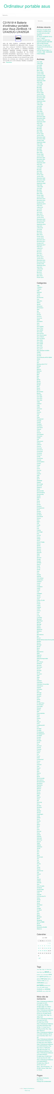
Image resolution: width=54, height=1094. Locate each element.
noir (51, 978)
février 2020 (40, 195)
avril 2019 (39, 212)
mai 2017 (39, 252)
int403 (38, 588)
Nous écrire (40, 1080)
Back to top (27, 1090)
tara (38, 850)
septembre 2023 (41, 122)
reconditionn (40, 780)
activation (39, 301)
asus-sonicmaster (42, 335)
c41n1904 (39, 400)
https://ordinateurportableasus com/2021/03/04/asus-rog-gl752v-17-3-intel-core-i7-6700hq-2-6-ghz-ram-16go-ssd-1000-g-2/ (45, 1027)
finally (38, 525)
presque (39, 749)
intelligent (39, 593)
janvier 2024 (40, 115)
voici (38, 911)
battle (38, 373)
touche (39, 864)
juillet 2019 (40, 207)
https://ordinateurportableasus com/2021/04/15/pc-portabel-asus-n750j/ (45, 1020)
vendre (38, 900)
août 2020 (39, 185)
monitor (39, 643)
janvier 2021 (40, 176)
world (38, 918)
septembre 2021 (41, 163)
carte (38, 410)
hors (38, 573)
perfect (39, 710)
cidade (38, 438)
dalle (38, 475)
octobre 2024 (40, 99)
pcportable (40, 706)
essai (38, 509)
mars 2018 (39, 234)
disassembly (40, 494)
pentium (46, 982)
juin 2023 (39, 127)
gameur (39, 549)
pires (38, 716)
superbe (39, 836)
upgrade (39, 894)
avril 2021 (39, 171)
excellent (39, 515)
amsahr (39, 314)
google (39, 559)
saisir (38, 799)
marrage (39, 624)
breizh (38, 390)
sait (38, 800)
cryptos (39, 473)
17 (38, 950)
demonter (39, 485)
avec (38, 361)
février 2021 (40, 175)
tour (38, 865)
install (38, 585)
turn (38, 876)
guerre (38, 564)
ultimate (39, 882)
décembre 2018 (41, 219)
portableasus (40, 732)
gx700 (38, 568)
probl (38, 758)
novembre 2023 (41, 118)
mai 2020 (39, 190)
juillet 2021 (40, 166)
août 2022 (39, 144)
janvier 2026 (40, 74)
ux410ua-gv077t (41, 896)
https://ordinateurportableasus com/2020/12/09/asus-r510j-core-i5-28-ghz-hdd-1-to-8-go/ (45, 1034)
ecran (38, 503)
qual (38, 766)
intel (38, 592)
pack (38, 691)
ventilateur (39, 905)
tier (38, 860)
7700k (38, 294)
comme (39, 446)
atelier (38, 359)
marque (39, 622)
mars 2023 (39, 132)
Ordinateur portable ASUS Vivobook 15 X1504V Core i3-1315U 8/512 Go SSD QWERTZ (44, 32)
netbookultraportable (42, 658)
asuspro (39, 354)
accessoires (40, 297)
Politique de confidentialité (44, 1081)
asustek (39, 355)
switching (39, 840)
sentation (39, 807)
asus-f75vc (40, 328)
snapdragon (40, 814)
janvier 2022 (40, 156)
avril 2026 (39, 68)
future (38, 537)
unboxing (39, 891)
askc (38, 323)
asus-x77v (40, 349)
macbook (39, 619)
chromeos (39, 436)
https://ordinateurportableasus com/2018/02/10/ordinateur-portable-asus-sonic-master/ (45, 1040)
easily (38, 501)
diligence (39, 487)
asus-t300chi (40, 337)
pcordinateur (40, 704)
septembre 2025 (41, 80)
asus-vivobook (41, 338)
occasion (39, 674)
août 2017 (39, 246)
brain (38, 386)
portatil (39, 739)
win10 (44, 989)
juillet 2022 (40, 145)
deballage (39, 480)
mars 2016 (39, 275)
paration (39, 696)
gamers (39, 547)
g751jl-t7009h (40, 542)
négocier (39, 655)
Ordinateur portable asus (27, 6)
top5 (38, 862)
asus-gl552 (40, 330)
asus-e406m (40, 326)
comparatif (40, 451)
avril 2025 (39, 89)
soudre (39, 821)
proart (38, 756)
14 (46, 948)
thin (38, 859)
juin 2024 (39, 106)
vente (38, 903)
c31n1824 (39, 397)
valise (38, 898)
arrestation (40, 321)
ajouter (39, 304)
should (38, 812)
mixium (39, 638)
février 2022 (40, 154)
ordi (38, 679)
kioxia (38, 602)
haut (38, 571)
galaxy (39, 544)
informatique (40, 578)
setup (38, 809)
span (38, 823)
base (38, 367)
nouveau (39, 665)
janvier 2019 (40, 217)
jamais (39, 597)
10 (38, 948)
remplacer (40, 783)
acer (38, 299)
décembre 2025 (41, 75)
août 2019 (39, 205)
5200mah (39, 292)
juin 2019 (39, 209)
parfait (38, 699)
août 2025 (39, 82)
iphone (38, 595)
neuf (38, 660)
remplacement (41, 781)
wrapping (39, 920)
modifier (39, 641)
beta (38, 376)
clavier (39, 443)
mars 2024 (39, 111)
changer (39, 421)
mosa (38, 648)
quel (38, 770)
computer (39, 453)
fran (38, 533)
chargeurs (39, 426)
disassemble (40, 491)
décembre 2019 (41, 198)
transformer (40, 870)
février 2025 (40, 92)
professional (40, 759)
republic (39, 787)
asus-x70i (39, 345)
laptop (38, 605)
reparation (40, 785)
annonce (39, 316)
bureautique (40, 391)
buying (38, 393)
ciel (38, 439)
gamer (38, 545)
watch (38, 915)
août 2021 (39, 164)
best (38, 374)
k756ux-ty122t (41, 600)
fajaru (38, 521)
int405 (38, 590)
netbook (39, 657)
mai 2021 (39, 169)
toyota (38, 869)
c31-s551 (39, 395)
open (38, 677)
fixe (38, 528)
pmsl (38, 723)
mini (38, 633)
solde (38, 816)
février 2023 (40, 134)
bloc (38, 378)
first (38, 527)
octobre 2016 (40, 264)
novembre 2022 (41, 139)
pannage (39, 692)
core (38, 467)
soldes (38, 817)
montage (39, 645)
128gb (43, 969)
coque (38, 465)
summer (39, 831)
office (46, 980)
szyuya (39, 841)
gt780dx (39, 562)
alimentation (40, 308)
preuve (39, 751)
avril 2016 (39, 274)
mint (38, 636)
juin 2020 (39, 188)
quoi (38, 771)
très (38, 872)
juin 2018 (39, 229)
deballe (39, 482)
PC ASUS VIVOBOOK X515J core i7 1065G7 (44, 37)
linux (38, 612)
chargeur (39, 424)
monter (38, 646)
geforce (38, 979)
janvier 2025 (40, 94)
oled (38, 675)
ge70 (38, 556)
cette (38, 417)
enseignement (40, 508)
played (38, 722)
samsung (39, 802)
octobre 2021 (40, 161)
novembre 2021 (41, 159)
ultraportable (40, 889)
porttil (38, 742)
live (38, 614)
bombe (38, 381)
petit (38, 711)
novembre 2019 (41, 200)
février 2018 (40, 236)
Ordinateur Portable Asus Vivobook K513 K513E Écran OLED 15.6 (44, 46)
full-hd (39, 535)
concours (39, 455)
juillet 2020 (40, 187)
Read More (9, 62)
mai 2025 (39, 87)
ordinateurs (40, 686)
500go (40, 972)
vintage (39, 908)
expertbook (40, 516)
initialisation (40, 580)
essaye (39, 511)
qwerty (39, 773)
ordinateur (39, 682)
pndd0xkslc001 (41, 725)
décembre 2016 (41, 260)
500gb (38, 972)
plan (38, 720)
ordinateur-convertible (43, 684)
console (39, 460)
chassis (39, 429)
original (39, 687)
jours (38, 598)
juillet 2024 (40, 104)
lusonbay (39, 617)
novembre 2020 (41, 180)
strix (38, 828)
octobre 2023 (40, 120)
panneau (39, 694)
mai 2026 (39, 67)
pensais (39, 708)
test (38, 853)
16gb (38, 285)
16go (40, 969)
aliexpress (39, 306)
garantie (39, 552)
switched (39, 838)
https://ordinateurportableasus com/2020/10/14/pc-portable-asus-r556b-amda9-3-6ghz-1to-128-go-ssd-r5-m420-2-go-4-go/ (45, 1004)
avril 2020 (39, 192)
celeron (42, 974)
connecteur (40, 458)
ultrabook (39, 888)
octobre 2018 (40, 222)
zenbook (39, 925)
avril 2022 (39, 151)
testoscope (40, 857)
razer (38, 776)
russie (38, 797)
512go (43, 972)
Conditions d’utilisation (43, 1078)
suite (38, 829)
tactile (38, 848)
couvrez (39, 470)
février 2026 (40, 72)
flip (37, 976)
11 (40, 948)
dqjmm (39, 497)
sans (38, 804)
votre (38, 913)
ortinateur (39, 689)
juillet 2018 (40, 228)
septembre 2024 (41, 101)
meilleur (39, 628)
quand (38, 768)
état (49, 991)
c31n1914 (39, 398)
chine (38, 431)
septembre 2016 (41, 265)
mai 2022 (39, 149)
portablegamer (41, 734)
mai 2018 (39, 231)
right (38, 795)
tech (38, 852)
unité (38, 893)
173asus (39, 289)
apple (38, 320)
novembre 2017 (41, 241)
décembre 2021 (41, 157)
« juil (39, 958)
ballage (39, 366)
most (38, 650)
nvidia (42, 980)
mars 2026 (39, 70)
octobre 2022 (40, 140)
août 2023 (39, 123)
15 (48, 948)
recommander (41, 778)
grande (39, 561)
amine (38, 313)
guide (38, 566)
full (38, 976)
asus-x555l (40, 343)
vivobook (39, 910)
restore (39, 788)
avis (38, 362)
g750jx (39, 539)
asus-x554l (40, 342)
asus (38, 325)
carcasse (39, 409)
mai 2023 (39, 128)
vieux (38, 906)
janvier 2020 (40, 197)
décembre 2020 (41, 178)
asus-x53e (40, 340)
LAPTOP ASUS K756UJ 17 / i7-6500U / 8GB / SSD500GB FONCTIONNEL (44, 52)
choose (39, 432)
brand (38, 388)
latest (38, 609)
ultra (38, 884)
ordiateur (39, 681)
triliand (39, 874)
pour (38, 744)
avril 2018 (39, 233)
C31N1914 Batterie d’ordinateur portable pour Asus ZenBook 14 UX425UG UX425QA (17, 27)
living (38, 616)
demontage (40, 484)
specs (38, 824)
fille (38, 523)
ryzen (38, 987)
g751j (38, 540)
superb (39, 835)
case (38, 414)
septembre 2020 (41, 183)
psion (38, 763)
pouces (46, 985)
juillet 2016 (40, 269)
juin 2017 (39, 250)
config (38, 456)
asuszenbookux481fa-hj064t (44, 357)
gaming (39, 551)
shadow (39, 811)
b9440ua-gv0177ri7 (42, 364)
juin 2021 (39, 168)
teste (38, 855)
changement (40, 419)
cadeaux (39, 403)
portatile (39, 740)
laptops (39, 607)
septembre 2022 (41, 142)
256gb (47, 969)
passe (38, 701)
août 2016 (39, 267)
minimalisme (40, 634)
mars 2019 (39, 214)
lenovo (39, 610)
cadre (38, 407)
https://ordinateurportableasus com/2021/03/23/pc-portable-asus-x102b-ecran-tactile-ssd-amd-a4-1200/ (45, 1055)
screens (39, 805)
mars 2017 (39, 255)
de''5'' (38, 479)
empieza (39, 506)
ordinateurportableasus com (44, 1051)
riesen (38, 793)
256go (50, 969)
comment (39, 448)
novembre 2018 (41, 221)
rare (38, 775)
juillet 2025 (40, 84)
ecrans (39, 504)
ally (38, 311)
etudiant (39, 513)
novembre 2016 (41, 262)
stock (38, 826)
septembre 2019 (41, 204)
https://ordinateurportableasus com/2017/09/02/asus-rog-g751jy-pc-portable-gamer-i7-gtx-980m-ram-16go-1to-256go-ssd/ (45, 1013)
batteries (39, 371)
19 (42, 950)
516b (38, 290)
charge (39, 422)
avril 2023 (39, 130)
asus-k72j (39, 332)
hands (38, 569)
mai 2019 (39, 210)
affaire (38, 302)
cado (38, 405)
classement (40, 441)
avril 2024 (39, 110)
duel (38, 499)
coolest (39, 463)
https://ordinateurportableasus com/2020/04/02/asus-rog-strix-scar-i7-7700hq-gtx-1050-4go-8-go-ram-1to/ (45, 1046)
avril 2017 (39, 253)
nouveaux (39, 667)
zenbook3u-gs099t (42, 927)
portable (39, 730)
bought (38, 385)
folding (39, 530)
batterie (39, 369)
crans (38, 472)
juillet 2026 (40, 63)
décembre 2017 (41, 240)
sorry (38, 819)
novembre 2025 (41, 77)
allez (38, 309)
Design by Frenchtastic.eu (29, 1088)
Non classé (40, 662)
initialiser (39, 581)
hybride (39, 576)
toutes (38, 867)
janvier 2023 (40, 135)
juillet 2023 (40, 125)
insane (38, 583)
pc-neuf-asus (40, 703)
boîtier (38, 379)
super (38, 833)
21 (46, 950)
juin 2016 (39, 270)
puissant (39, 764)
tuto (38, 877)
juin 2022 (39, 147)
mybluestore (40, 651)
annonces (39, 318)
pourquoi (39, 746)
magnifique (40, 621)
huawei (39, 574)
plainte (38, 718)
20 (44, 950)
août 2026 (39, 62)
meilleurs (39, 631)
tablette (39, 845)
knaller (38, 604)
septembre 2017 (41, 245)
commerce (40, 450)
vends (38, 901)
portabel (39, 728)
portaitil (39, 737)
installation (40, 586)
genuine (39, 557)
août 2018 (39, 226)
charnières (40, 427)
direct (38, 489)
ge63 (38, 554)
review (39, 790)
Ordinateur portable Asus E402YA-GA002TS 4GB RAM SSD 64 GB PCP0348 (44, 41)
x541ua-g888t (40, 922)
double (38, 496)
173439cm (39, 287)
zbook (38, 923)
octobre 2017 (40, 243)
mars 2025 (39, 91)
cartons (39, 412)
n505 (38, 653)
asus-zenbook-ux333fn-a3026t (43, 351)
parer (38, 698)
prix (38, 754)
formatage (39, 532)
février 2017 (40, 257)
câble (38, 402)
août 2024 (39, 103)
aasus (38, 296)
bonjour (39, 383)
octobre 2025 (40, 79)
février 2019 (40, 216)
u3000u (39, 881)
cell (38, 415)
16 (50, 948)
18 (40, 950)
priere (38, 752)
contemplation (40, 462)
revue (38, 792)
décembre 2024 (41, 96)
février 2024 (40, 113)
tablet (38, 843)
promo (38, 761)
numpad (39, 670)
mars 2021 (39, 173)
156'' (45, 969)
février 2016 (40, 277)
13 (44, 948)
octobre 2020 (40, 181)
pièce (38, 715)
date (38, 477)
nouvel (38, 669)
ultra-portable (40, 886)
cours (38, 468)
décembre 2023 (41, 116)
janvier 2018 (40, 238)
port (38, 727)
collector (39, 444)
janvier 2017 (40, 258)
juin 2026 (39, 65)
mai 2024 (39, 108)
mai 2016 (39, 272)
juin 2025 (39, 86)
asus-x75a (40, 347)
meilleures (39, 629)
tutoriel (39, 879)
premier (39, 747)
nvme (38, 672)
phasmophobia (41, 713)
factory (39, 518)
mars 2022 (39, 152)
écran (47, 991)
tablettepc (39, 847)
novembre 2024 (41, 98)
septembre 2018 (41, 224)
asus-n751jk (40, 333)
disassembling (41, 492)
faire (38, 520)
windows (39, 917)
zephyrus (39, 929)
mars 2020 (39, 193)
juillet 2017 (40, 248)
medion (39, 626)
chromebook (40, 434)
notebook (39, 663)
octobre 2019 (40, 202)
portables (39, 735)
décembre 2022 (41, 137)
